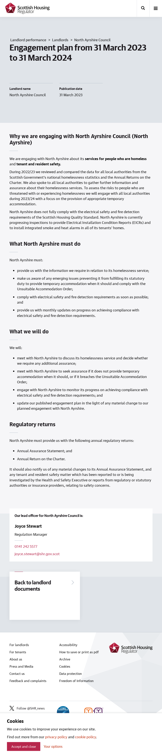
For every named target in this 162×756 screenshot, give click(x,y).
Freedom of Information (76, 681)
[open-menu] (155, 8)
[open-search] (143, 8)
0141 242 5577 (26, 546)
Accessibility (68, 645)
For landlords (19, 645)
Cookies (64, 666)
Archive (64, 659)
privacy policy (56, 736)
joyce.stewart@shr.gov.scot (37, 553)
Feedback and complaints (27, 681)
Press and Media (21, 666)
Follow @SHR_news (31, 708)
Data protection (70, 673)
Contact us (17, 673)
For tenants (17, 652)
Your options (53, 746)
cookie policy (85, 736)
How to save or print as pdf (79, 652)
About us (15, 659)
